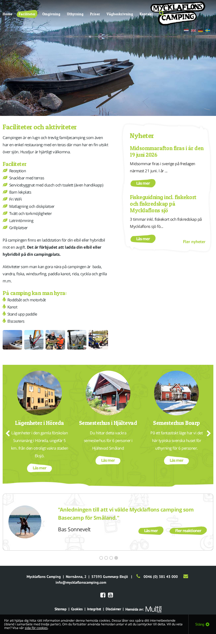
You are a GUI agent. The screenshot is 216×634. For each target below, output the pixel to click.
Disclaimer (113, 609)
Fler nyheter (194, 241)
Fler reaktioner (188, 530)
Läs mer (143, 183)
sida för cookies (36, 628)
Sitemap (61, 609)
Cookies (77, 609)
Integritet (94, 609)
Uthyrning (75, 14)
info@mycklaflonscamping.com (81, 582)
